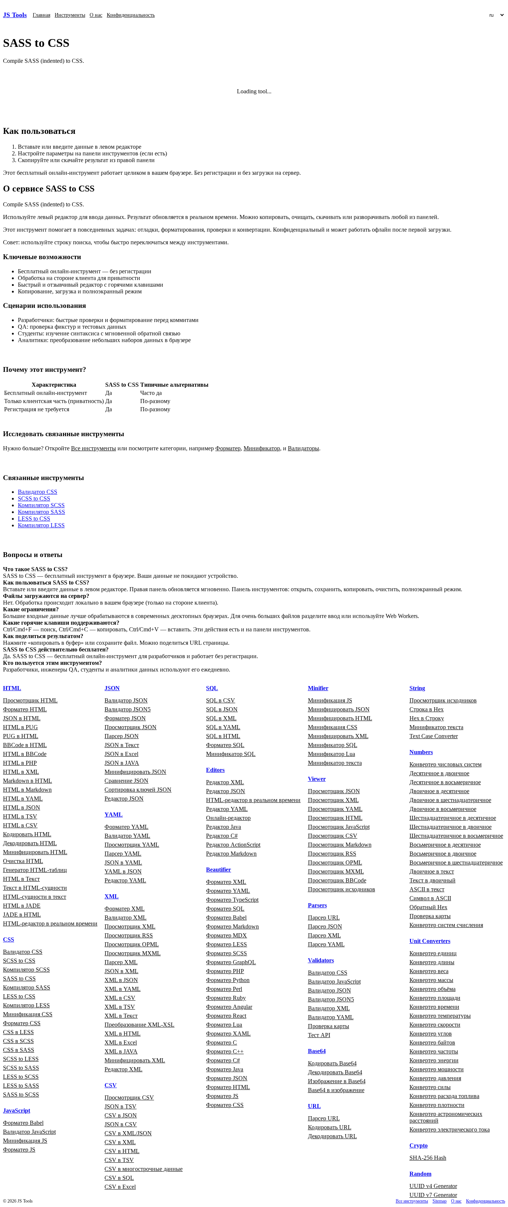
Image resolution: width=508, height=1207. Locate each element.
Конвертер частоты (433, 1051)
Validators (321, 960)
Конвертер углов (430, 1033)
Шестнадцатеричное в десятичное (452, 818)
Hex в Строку (426, 718)
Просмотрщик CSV (129, 1097)
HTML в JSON (21, 807)
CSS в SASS (18, 1050)
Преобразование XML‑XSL (139, 1024)
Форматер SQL (225, 745)
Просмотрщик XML (130, 926)
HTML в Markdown (27, 789)
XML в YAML (123, 989)
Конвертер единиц (433, 953)
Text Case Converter (433, 736)
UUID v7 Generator (433, 1195)
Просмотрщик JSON (131, 727)
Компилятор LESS (41, 525)
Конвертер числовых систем (445, 764)
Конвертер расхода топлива (444, 1096)
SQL (212, 688)
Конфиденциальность (131, 15)
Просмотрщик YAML (132, 844)
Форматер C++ (225, 1051)
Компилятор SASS (41, 512)
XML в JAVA (121, 1051)
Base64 (317, 1051)
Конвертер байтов (432, 1042)
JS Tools (15, 15)
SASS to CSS (19, 978)
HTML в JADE (22, 905)
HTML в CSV (20, 825)
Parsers (317, 905)
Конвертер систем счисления (446, 925)
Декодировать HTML (30, 843)
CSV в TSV (119, 1160)
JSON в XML (121, 971)
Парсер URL (324, 917)
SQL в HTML (223, 736)
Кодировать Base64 (332, 1063)
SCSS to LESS (21, 1059)
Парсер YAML (123, 853)
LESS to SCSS (21, 1077)
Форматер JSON (125, 718)
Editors (215, 770)
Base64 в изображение (336, 1090)
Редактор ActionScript (233, 844)
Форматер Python (228, 980)
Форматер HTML (25, 709)
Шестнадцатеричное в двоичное (450, 827)
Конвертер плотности (436, 1105)
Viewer (317, 779)
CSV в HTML (122, 1151)
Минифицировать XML (135, 1060)
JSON (112, 688)
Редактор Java (223, 827)
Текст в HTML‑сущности (35, 888)
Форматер (228, 448)
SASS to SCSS (21, 1094)
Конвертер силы (430, 1087)
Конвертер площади (434, 998)
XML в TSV (120, 1007)
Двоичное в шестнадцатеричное (450, 800)
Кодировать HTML (27, 834)
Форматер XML (125, 908)
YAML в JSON (123, 871)
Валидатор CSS (37, 492)
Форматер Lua (224, 1024)
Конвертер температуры (440, 1016)
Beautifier (218, 869)
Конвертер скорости (434, 1024)
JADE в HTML (22, 914)
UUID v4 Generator (433, 1186)
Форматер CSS (22, 1023)
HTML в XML (21, 772)
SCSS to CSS (34, 498)
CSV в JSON (121, 1115)
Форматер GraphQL (231, 962)
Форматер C (221, 1042)
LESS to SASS (21, 1085)
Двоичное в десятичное (439, 791)
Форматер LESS (226, 944)
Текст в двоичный (432, 880)
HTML (12, 688)
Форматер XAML (228, 1033)
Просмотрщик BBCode (337, 880)
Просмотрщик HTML (30, 700)
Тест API (319, 1035)
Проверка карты (328, 1026)
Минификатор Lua (331, 754)
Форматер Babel (23, 1123)
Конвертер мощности (436, 1069)
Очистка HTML (23, 861)
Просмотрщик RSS (129, 935)
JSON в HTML (22, 718)
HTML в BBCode (24, 754)
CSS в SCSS (18, 1041)
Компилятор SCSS (41, 505)
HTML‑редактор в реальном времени (50, 923)
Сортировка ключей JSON (138, 789)
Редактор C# (222, 836)
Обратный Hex (428, 907)
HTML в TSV (20, 816)
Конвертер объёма (432, 989)
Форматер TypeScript (232, 900)
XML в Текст (121, 1016)
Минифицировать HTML (35, 852)
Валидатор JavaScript (29, 1132)
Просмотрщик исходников (341, 889)
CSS (8, 939)
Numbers (421, 752)
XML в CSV (120, 998)
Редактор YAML (125, 880)
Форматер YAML (126, 827)
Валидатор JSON (126, 700)
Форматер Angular (229, 1007)
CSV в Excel (120, 1187)
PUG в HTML (20, 736)
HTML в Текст (21, 879)
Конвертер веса (428, 971)
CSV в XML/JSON (128, 1133)
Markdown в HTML (27, 781)
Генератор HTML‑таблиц (35, 870)
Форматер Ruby (226, 998)
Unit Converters (429, 941)
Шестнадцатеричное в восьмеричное (456, 836)
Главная (41, 15)
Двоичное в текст (431, 871)
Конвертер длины (431, 962)
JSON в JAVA (122, 763)
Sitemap (440, 1201)
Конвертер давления (435, 1078)
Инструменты (70, 15)
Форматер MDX (226, 935)
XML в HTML (123, 1033)
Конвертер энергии (434, 1060)
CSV (111, 1085)
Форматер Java (224, 1069)
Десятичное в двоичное (439, 773)
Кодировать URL (329, 1127)
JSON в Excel (121, 754)
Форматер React (226, 1016)
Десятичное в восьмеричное (445, 782)
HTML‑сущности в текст (34, 897)
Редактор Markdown (231, 853)
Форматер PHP (225, 971)
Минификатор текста (335, 763)
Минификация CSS (27, 1014)
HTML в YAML (23, 798)
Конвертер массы (431, 980)
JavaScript (16, 1110)
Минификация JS (25, 1140)
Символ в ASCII (430, 898)
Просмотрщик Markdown (340, 844)
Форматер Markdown (232, 926)
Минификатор (262, 448)
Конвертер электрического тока (449, 1129)
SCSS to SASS (21, 1068)
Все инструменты (93, 448)
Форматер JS (19, 1149)
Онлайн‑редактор (228, 818)
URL (314, 1106)
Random (420, 1174)
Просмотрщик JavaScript (339, 827)
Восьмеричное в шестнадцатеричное (456, 862)
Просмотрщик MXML (133, 953)
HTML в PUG (20, 727)
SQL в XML (221, 718)
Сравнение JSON (126, 781)
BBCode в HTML (25, 745)
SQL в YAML (223, 727)
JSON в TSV (120, 1106)
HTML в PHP (20, 763)
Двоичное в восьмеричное (442, 809)
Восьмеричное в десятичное (445, 844)
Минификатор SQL (230, 754)
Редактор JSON (124, 798)
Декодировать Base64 (335, 1072)
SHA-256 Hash (427, 1158)
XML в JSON (121, 980)
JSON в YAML (123, 862)
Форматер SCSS (226, 953)
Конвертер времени (434, 1007)
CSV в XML (120, 1142)
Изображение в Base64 (337, 1081)
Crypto (418, 1145)
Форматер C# (223, 1060)
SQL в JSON (222, 709)
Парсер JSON (122, 736)
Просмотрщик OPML (132, 944)
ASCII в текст (426, 889)
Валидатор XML (126, 917)
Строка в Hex (426, 709)
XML (112, 896)
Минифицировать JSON (135, 772)
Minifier (318, 688)
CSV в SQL (119, 1178)
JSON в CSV (121, 1124)
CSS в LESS (18, 1032)
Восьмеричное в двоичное (442, 853)
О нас (96, 15)
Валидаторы (303, 448)
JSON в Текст (122, 745)
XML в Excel (121, 1042)
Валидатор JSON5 (128, 709)
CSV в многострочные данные (144, 1169)
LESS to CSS (34, 518)
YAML (114, 814)
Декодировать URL (332, 1136)
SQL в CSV (220, 700)
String (417, 688)
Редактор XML (123, 1069)
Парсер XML (121, 962)
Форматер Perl (224, 989)
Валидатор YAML (127, 836)
